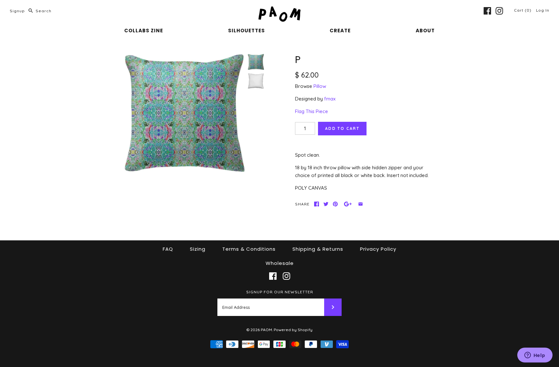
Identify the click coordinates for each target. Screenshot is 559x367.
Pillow (319, 86)
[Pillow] (256, 81)
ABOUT (425, 30)
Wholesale (280, 263)
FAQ (168, 249)
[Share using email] (360, 204)
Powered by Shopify (293, 329)
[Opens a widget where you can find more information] (535, 356)
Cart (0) (523, 10)
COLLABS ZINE (143, 30)
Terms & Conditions (249, 249)
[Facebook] (487, 11)
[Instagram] (499, 11)
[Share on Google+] (348, 204)
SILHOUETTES (246, 30)
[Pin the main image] (335, 204)
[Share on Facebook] (316, 204)
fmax (329, 99)
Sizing (197, 249)
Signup (17, 10)
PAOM (266, 329)
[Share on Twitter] (325, 204)
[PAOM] (279, 10)
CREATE (340, 30)
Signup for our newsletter (279, 291)
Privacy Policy (378, 249)
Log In (542, 10)
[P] (184, 113)
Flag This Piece (311, 111)
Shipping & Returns (317, 249)
